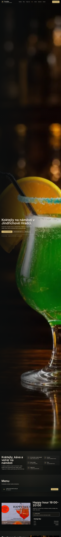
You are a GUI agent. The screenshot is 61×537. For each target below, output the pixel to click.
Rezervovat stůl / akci (17, 231)
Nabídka (20, 1)
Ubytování (40, 1)
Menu (24, 1)
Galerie (35, 1)
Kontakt (44, 1)
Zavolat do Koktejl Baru (7, 231)
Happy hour (28, 1)
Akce (32, 1)
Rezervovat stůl (55, 1)
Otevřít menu (54, 489)
